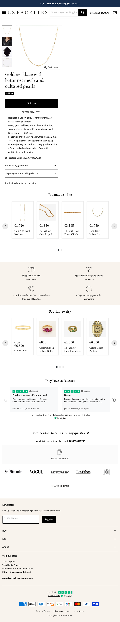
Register (49, 519)
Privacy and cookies (61, 611)
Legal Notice (79, 611)
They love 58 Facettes (31, 299)
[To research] (82, 12)
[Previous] (5, 226)
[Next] (114, 226)
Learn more (31, 279)
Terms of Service (43, 611)
